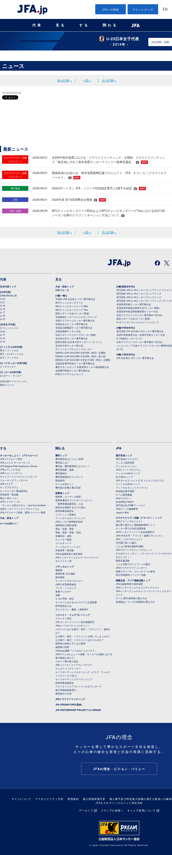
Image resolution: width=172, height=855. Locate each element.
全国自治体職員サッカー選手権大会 (73, 327)
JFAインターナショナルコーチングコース (77, 557)
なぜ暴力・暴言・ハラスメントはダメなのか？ (79, 639)
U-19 (2, 305)
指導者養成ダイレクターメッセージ (73, 500)
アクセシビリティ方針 (49, 799)
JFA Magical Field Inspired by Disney (19, 466)
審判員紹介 (61, 473)
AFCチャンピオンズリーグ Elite (71, 306)
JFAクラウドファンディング (70, 699)
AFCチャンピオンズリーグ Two (71, 309)
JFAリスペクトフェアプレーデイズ (73, 664)
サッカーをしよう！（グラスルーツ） (19, 455)
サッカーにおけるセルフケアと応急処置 (76, 602)
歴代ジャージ (7, 384)
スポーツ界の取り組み (66, 661)
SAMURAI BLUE (8, 295)
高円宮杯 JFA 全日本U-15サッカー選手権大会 (140, 331)
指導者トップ (62, 493)
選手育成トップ (124, 455)
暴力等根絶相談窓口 (65, 690)
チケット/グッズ (143, 9)
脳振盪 (58, 570)
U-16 (2, 315)
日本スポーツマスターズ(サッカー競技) (75, 334)
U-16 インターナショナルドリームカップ (137, 322)
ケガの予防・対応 (64, 598)
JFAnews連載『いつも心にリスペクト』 (76, 650)
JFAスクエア (6, 483)
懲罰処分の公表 (63, 693)
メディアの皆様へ (112, 810)
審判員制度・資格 (64, 469)
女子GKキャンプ (124, 476)
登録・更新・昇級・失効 (68, 532)
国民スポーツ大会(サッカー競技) (72, 313)
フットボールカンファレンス (70, 518)
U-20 (2, 331)
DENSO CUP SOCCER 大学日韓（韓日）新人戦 (80, 356)
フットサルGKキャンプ (128, 484)
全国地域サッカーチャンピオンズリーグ (76, 317)
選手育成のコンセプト (127, 459)
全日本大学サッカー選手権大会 (71, 338)
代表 (37, 25)
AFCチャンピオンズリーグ (69, 302)
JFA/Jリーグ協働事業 (127, 508)
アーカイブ (86, 810)
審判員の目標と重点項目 (68, 487)
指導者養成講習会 (64, 510)
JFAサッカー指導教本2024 (69, 521)
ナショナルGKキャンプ (128, 473)
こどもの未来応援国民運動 (129, 546)
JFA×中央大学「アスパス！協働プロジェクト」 (140, 535)
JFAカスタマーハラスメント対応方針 (119, 803)
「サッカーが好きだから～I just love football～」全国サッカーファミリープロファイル (25, 506)
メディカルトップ (64, 566)
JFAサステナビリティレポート (131, 567)
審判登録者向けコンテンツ (69, 476)
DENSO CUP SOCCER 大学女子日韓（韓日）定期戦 (82, 359)
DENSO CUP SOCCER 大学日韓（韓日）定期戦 (80, 352)
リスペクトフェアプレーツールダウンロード (78, 686)
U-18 (2, 309)
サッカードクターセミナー (69, 580)
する (84, 25)
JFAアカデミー (123, 498)
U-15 (2, 319)
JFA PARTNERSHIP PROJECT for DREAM (78, 710)
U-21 (2, 302)
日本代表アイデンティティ (14, 381)
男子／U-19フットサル (11, 354)
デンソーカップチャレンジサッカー (73, 349)
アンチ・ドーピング (65, 587)
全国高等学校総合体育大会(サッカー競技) (138, 307)
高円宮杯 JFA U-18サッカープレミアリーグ (138, 293)
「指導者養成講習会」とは (69, 503)
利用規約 (73, 799)
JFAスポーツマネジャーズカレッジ (134, 549)
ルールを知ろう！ (9, 523)
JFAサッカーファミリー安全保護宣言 (135, 532)
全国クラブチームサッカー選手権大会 (75, 320)
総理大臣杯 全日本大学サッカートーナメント (78, 342)
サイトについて (21, 799)
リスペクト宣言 (63, 618)
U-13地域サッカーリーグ (129, 338)
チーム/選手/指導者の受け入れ (131, 598)
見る (61, 25)
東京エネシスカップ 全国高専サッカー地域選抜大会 (82, 367)
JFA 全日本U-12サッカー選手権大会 (135, 358)
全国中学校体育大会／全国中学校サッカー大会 (140, 334)
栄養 (57, 595)
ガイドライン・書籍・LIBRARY (71, 609)
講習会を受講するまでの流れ (70, 507)
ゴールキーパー (63, 543)
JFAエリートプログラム (128, 469)
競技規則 (60, 480)
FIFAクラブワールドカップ (69, 374)
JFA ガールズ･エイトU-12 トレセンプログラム (140, 480)
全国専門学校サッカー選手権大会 (72, 370)
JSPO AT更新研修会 (65, 584)
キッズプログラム (9, 487)
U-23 (2, 298)
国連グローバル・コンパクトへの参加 (135, 571)
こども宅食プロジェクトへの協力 (133, 564)
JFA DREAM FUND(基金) (68, 704)
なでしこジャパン (9, 327)
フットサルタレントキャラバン (132, 487)
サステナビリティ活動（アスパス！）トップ (139, 517)
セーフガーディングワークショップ (73, 679)
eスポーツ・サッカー (11, 375)
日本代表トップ (8, 286)
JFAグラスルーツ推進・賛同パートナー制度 (23, 512)
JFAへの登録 (110, 9)
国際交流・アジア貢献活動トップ (133, 580)
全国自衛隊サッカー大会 (68, 331)
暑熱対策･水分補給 (65, 573)
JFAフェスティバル (10, 501)
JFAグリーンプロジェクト (129, 521)
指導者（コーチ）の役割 (68, 496)
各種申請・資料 (63, 536)
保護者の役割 (62, 647)
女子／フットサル (9, 357)
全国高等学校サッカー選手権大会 (133, 304)
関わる (110, 25)
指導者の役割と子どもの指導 (70, 643)
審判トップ (61, 455)
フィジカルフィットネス (68, 546)
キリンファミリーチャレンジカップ (18, 476)
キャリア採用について (141, 810)
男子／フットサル (9, 350)
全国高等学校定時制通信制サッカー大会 (137, 311)
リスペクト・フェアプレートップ (72, 614)
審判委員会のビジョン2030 (69, 459)
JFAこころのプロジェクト (129, 539)
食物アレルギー (63, 591)
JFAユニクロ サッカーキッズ (15, 462)
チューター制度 (63, 539)
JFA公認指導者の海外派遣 (68, 553)
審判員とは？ (62, 462)
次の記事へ (109, 80)
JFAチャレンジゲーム (11, 473)
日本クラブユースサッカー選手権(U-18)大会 (139, 315)
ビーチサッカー (8, 366)
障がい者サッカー (9, 498)
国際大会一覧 (62, 290)
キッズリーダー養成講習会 (14, 491)
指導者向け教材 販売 (66, 525)
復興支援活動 (123, 560)
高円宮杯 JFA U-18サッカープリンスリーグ (138, 297)
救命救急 (60, 577)
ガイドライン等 (63, 561)
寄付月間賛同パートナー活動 (131, 574)
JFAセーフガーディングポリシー (72, 625)
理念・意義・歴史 (64, 528)
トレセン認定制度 (125, 462)
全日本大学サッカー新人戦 (69, 345)
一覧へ (86, 80)
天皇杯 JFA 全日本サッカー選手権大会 (75, 299)
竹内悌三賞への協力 (126, 542)
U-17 (2, 312)
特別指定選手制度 (125, 491)
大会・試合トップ (64, 286)
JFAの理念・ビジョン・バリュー (119, 769)
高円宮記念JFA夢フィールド (130, 505)
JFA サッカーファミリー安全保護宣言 (75, 622)
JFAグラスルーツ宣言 (11, 459)
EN (165, 9)
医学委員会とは (63, 605)
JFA (118, 448)
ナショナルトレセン (126, 466)
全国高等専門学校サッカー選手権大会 (75, 363)
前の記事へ (64, 80)
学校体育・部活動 (9, 494)
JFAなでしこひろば (10, 469)
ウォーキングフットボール (14, 480)
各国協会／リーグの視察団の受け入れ (135, 601)
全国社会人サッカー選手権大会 (71, 324)
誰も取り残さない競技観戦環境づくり (135, 524)
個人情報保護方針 (94, 799)
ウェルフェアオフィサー (68, 668)
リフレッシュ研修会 (65, 514)
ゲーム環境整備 (124, 494)
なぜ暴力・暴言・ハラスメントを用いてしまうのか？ (83, 636)
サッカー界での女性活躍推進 (131, 528)
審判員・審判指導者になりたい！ (72, 466)
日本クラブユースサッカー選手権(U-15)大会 (139, 342)
